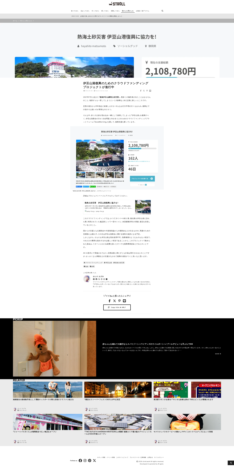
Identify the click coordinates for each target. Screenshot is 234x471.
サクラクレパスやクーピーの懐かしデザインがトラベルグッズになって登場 (183, 432)
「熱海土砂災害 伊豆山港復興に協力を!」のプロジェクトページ (91, 191)
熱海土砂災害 (119, 263)
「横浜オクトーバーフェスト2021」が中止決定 (102, 399)
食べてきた (74, 11)
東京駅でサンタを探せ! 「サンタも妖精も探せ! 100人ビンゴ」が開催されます (183, 399)
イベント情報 (111, 457)
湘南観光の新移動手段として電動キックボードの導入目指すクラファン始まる (43, 399)
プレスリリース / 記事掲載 (138, 457)
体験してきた (115, 11)
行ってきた (95, 11)
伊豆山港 (109, 263)
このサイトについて (122, 457)
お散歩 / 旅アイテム (142, 11)
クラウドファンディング (94, 263)
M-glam (160, 464)
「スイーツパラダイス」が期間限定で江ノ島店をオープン (35, 432)
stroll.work (146, 461)
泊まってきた (85, 11)
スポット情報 (101, 457)
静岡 (92, 266)
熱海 (86, 266)
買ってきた (105, 11)
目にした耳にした (128, 11)
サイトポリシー (159, 457)
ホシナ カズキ (98, 276)
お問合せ (150, 457)
